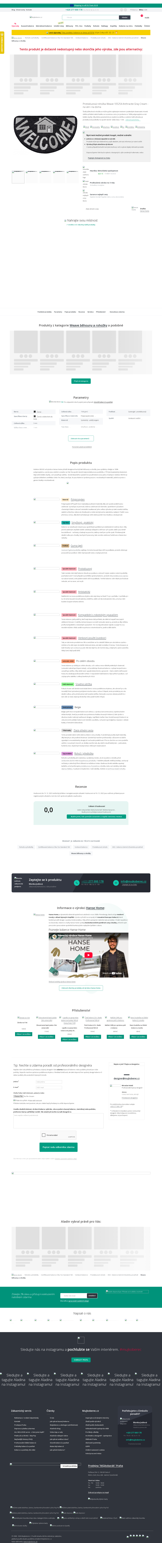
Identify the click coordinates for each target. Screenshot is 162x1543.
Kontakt (29, 10)
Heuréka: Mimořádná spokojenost (104, 171)
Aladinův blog (55, 1428)
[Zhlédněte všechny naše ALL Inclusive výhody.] (18, 1524)
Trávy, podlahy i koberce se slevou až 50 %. (71, 32)
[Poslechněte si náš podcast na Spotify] (59, 1524)
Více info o (74, 1301)
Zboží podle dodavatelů (95, 1425)
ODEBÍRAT (92, 1296)
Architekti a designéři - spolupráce (99, 1436)
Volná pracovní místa (93, 1453)
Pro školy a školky (92, 1432)
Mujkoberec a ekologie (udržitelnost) (64, 1425)
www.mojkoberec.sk (30, 1542)
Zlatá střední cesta (83, 730)
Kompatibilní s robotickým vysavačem (98, 614)
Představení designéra (130, 1098)
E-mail (16, 1087)
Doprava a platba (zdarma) (24, 1428)
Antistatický (84, 591)
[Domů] (18, 38)
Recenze (82, 312)
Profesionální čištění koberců (25, 1443)
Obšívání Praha (91, 1439)
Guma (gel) (76, 545)
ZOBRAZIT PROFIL (81, 1360)
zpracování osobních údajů (78, 1301)
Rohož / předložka (83, 753)
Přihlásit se (134, 10)
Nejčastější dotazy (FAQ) (23, 1439)
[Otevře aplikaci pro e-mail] (116, 883)
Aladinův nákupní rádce (59, 1436)
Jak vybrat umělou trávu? (59, 1439)
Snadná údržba (84, 684)
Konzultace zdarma (117, 312)
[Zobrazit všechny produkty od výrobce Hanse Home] (39, 948)
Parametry (58, 312)
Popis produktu (70, 312)
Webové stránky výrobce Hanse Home (62, 981)
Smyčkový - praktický (82, 522)
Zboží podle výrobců (93, 1421)
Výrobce (90, 312)
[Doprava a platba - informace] (81, 1509)
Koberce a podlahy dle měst (24, 1450)
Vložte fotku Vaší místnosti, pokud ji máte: (28, 1093)
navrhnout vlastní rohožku (116, 769)
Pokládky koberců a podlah (24, 1446)
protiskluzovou (85, 766)
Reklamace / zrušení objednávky (26, 1418)
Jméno (16, 1081)
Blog (13, 10)
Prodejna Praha (20, 1425)
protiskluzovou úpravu (120, 576)
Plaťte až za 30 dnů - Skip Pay (25, 1436)
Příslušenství (101, 312)
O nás (52, 1418)
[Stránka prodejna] (45, 1481)
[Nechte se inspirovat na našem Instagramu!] (81, 1339)
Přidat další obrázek (35, 1100)
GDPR (88, 1446)
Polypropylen (78, 499)
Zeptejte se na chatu (129, 884)
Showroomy (20, 10)
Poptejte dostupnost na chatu (99, 158)
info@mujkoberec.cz (133, 881)
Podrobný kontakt (134, 1444)
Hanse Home (144, 211)
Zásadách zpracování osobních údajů (66, 1158)
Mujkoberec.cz (46, 1539)
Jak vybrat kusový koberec (59, 1421)
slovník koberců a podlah (103, 402)
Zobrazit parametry (132, 120)
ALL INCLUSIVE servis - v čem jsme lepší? (29, 1432)
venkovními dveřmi (68, 761)
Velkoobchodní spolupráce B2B (97, 1428)
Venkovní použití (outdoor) (92, 637)
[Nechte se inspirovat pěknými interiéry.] (81, 1189)
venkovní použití (79, 648)
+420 (92, 881)
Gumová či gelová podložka (70, 550)
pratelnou (96, 766)
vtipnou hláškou (67, 769)
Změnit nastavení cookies (95, 1450)
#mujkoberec (130, 1349)
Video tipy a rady (56, 1432)
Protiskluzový (85, 568)
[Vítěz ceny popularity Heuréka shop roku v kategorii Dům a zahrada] (36, 17)
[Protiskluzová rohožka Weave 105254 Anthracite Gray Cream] (18, 177)
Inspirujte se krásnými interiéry (97, 1418)
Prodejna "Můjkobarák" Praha (105, 1465)
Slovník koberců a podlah (59, 1443)
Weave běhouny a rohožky (88, 325)
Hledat (124, 17)
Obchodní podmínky (93, 1443)
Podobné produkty (45, 312)
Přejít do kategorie (81, 381)
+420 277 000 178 (74, 9)
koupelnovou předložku (87, 761)
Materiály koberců (57, 1446)
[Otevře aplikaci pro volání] (77, 883)
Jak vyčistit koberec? (57, 1450)
